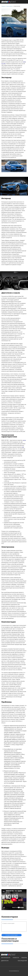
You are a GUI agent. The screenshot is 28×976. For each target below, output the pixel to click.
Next (26, 194)
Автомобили (10, 6)
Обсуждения (22, 960)
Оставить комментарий (12, 935)
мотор (24, 440)
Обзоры (24, 957)
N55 (23, 447)
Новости (16, 957)
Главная (3, 6)
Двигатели (4, 960)
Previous (21, 194)
